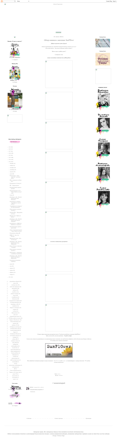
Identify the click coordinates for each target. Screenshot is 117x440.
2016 (10, 153)
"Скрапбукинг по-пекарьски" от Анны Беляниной (16, 206)
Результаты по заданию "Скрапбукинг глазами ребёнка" (15, 203)
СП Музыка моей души (15, 326)
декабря (12, 163)
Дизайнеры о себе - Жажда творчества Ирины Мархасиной (16, 257)
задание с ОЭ (15, 325)
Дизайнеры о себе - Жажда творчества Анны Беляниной (16, 198)
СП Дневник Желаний (14, 333)
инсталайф (14, 361)
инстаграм (14, 367)
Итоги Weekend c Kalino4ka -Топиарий (16, 246)
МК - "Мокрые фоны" (14, 185)
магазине (73, 46)
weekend (14, 311)
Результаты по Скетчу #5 (15, 183)
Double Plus (14, 347)
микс (14, 314)
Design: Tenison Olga (58, 435)
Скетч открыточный (15, 370)
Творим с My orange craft (14, 372)
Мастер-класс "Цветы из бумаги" (15, 216)
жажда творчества (14, 330)
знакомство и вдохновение (15, 365)
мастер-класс (14, 285)
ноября (11, 165)
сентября (12, 169)
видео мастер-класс (14, 360)
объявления (14, 298)
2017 (10, 151)
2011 (10, 277)
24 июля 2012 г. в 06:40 (39, 387)
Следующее (29, 418)
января (11, 274)
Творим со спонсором (14, 307)
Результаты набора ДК (15, 233)
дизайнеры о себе (14, 304)
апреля (11, 268)
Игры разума (14, 312)
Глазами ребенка (14, 353)
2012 (10, 161)
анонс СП (15, 374)
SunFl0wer (77, 334)
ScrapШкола (14, 297)
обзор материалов (15, 351)
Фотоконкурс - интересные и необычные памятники (16, 253)
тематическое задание (14, 300)
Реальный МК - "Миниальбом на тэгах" (16, 213)
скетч (14, 283)
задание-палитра (14, 293)
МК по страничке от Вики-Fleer (16, 180)
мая (11, 266)
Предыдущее (88, 418)
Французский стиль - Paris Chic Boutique (15, 239)
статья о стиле (14, 340)
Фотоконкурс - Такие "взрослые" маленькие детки (15, 177)
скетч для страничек (14, 286)
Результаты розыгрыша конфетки (15, 261)
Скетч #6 (12, 195)
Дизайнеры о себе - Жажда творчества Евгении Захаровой (16, 220)
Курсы (14, 332)
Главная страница (59, 418)
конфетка (14, 306)
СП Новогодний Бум (14, 302)
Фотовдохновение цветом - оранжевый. (16, 227)
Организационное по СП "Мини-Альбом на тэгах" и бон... (16, 192)
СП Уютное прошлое (14, 335)
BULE (31, 387)
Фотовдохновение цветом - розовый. (16, 188)
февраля (12, 272)
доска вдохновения (15, 349)
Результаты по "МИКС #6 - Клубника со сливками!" (16, 224)
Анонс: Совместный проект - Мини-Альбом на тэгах (16, 230)
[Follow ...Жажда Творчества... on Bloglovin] (15, 142)
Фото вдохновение (14, 321)
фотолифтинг (14, 346)
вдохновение (14, 288)
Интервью (15, 354)
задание (14, 290)
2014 (10, 157)
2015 (10, 155)
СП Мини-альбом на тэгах (14, 318)
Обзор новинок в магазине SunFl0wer (15, 209)
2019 (10, 147)
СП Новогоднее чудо (14, 328)
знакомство (14, 375)
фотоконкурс (15, 358)
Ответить (32, 391)
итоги (14, 295)
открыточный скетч (14, 316)
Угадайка (15, 337)
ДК (14, 368)
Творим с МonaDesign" (14, 319)
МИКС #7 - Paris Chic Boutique (14, 235)
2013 (10, 159)
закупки (14, 323)
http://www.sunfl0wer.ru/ (59, 360)
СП (15, 363)
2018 (10, 149)
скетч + (15, 379)
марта (11, 270)
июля (11, 173)
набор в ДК (14, 339)
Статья (15, 356)
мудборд (15, 344)
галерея (14, 309)
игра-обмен (14, 342)
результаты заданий (14, 281)
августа (12, 171)
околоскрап (14, 377)
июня (11, 264)
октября (12, 167)
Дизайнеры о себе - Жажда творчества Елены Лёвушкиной (16, 243)
